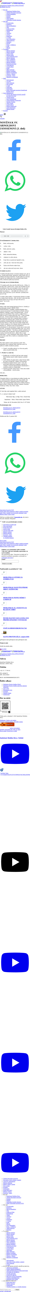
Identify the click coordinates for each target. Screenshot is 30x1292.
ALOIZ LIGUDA (11, 1273)
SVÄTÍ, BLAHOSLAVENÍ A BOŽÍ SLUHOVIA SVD (15, 95)
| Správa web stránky (11, 720)
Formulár (5, 691)
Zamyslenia (3, 510)
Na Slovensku (10, 23)
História (8, 17)
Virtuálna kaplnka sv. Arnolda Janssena (8, 537)
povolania (25, 511)
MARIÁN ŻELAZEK (12, 1279)
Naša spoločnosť (10, 511)
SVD (12, 510)
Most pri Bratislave (11, 26)
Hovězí (8, 43)
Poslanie (8, 15)
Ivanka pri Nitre (10, 28)
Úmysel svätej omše (8, 530)
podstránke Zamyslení (7, 557)
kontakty (8, 513)
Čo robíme (6, 49)
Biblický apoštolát (11, 71)
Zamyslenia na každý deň (9, 524)
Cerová (8, 34)
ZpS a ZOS (6, 688)
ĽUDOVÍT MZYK (11, 1275)
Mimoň (8, 47)
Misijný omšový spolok (9, 1184)
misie (25, 513)
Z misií (8, 86)
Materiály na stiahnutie (12, 77)
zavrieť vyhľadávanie (5, 1291)
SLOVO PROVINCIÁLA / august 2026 (16, 637)
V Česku (8, 37)
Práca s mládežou (10, 59)
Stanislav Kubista (10, 102)
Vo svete (8, 81)
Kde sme (5, 21)
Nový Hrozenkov (10, 39)
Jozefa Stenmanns (10, 107)
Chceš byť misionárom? (9, 1181)
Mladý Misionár (10, 1251)
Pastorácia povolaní (11, 64)
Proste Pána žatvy (7, 527)
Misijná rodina (10, 55)
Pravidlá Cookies (18, 721)
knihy (1, 513)
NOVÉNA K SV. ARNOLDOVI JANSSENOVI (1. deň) (11, 412)
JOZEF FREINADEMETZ (13, 1269)
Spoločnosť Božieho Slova (13, 11)
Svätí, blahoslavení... (8, 93)
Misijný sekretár (10, 52)
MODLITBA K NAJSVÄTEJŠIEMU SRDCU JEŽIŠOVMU (15, 588)
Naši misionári (10, 80)
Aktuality (2, 118)
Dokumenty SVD (7, 690)
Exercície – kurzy (10, 75)
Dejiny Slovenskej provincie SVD (15, 1203)
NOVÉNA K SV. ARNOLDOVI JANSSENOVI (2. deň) (11, 408)
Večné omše (3, 511)
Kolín (7, 46)
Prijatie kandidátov (11, 14)
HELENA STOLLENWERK (14, 1276)
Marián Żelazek (10, 109)
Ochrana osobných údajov (6, 721)
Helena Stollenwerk (11, 106)
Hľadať (17, 1289)
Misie (4, 78)
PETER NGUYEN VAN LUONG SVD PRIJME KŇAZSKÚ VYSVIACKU (16, 619)
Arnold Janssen (10, 97)
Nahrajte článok (7, 693)
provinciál (15, 513)
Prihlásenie (3, 720)
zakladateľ (21, 513)
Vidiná (8, 31)
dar (12, 513)
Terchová (8, 33)
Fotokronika (9, 88)
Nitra (7, 27)
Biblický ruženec (7, 532)
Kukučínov (9, 36)
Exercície (8, 510)
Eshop (1, 114)
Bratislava (8, 24)
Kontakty (5, 110)
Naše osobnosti (10, 83)
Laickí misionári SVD (12, 56)
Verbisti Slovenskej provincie (13, 12)
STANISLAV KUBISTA (12, 1272)
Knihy (8, 68)
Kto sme (5, 9)
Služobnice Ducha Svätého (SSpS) (12, 684)
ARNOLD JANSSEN (12, 1267)
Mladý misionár (10, 69)
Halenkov (8, 42)
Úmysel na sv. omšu (12, 731)
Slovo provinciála (7, 526)
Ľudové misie (9, 53)
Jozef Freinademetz (11, 99)
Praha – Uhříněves (11, 45)
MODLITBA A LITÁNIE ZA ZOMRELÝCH (13, 578)
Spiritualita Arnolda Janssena (13, 20)
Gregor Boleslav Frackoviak (13, 100)
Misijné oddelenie (7, 1183)
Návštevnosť (6, 694)
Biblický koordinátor (11, 72)
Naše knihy (9, 1250)
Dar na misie (9, 84)
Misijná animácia (10, 50)
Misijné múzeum (10, 58)
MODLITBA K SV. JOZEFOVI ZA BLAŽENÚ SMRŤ (15, 608)
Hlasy (4, 513)
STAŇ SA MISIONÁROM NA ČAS (15, 628)
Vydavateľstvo (10, 65)
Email (4, 559)
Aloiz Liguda (9, 103)
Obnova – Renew (10, 74)
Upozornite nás (18, 517)
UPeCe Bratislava (10, 61)
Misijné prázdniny (11, 62)
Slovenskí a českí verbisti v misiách (12, 1180)
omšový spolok (19, 511)
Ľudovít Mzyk (10, 105)
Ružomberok (9, 30)
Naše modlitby (10, 18)
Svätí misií (9, 87)
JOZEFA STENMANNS (12, 1278)
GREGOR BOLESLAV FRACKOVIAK (17, 1270)
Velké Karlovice (10, 40)
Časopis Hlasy (10, 66)
